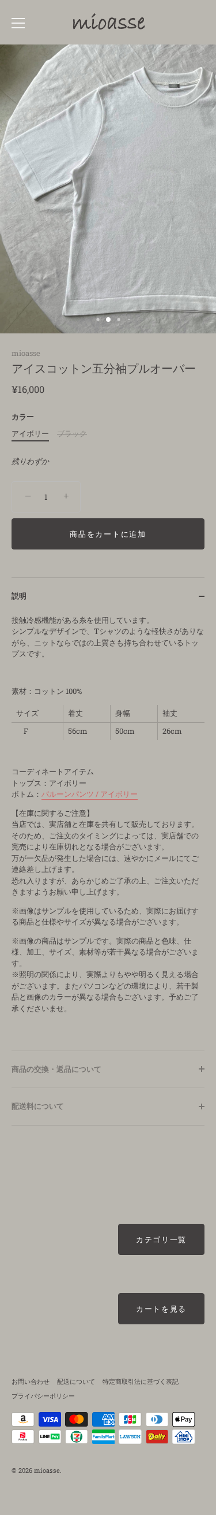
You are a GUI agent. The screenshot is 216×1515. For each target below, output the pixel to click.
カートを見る (161, 1309)
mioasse (26, 353)
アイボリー (30, 434)
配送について (76, 1381)
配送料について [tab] (38, 1106)
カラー (23, 417)
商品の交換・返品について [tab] (56, 1069)
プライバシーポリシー (43, 1395)
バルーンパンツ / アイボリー (89, 794)
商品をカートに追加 (108, 534)
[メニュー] (18, 23)
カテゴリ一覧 (161, 1239)
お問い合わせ (31, 1381)
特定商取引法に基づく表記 (141, 1381)
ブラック (72, 434)
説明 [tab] (19, 596)
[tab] (108, 832)
